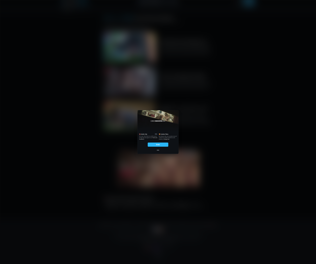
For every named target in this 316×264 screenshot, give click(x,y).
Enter (158, 144)
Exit (158, 150)
